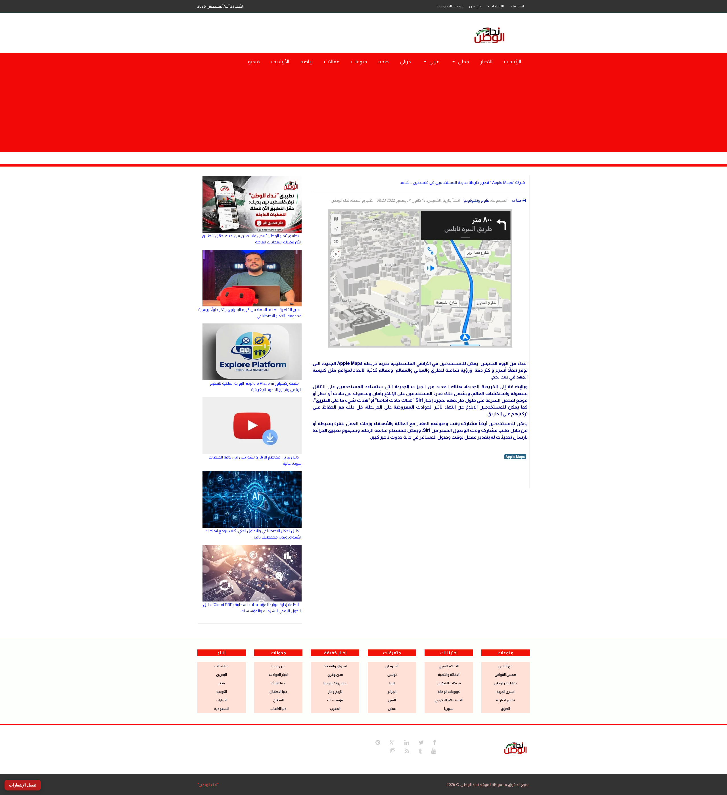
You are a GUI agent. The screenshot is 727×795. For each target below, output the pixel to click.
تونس (392, 675)
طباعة (516, 200)
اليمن (392, 700)
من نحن (475, 6)
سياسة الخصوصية (450, 6)
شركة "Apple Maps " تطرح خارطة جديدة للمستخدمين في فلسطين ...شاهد (462, 182)
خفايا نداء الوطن (505, 683)
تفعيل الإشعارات (22, 785)
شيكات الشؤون (449, 683)
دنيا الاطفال (278, 692)
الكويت (221, 692)
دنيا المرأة (278, 683)
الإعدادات (497, 6)
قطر (221, 683)
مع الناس (505, 666)
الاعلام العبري (449, 666)
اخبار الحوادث (278, 675)
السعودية (221, 709)
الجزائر (392, 692)
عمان (392, 709)
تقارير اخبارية (505, 700)
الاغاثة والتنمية (448, 675)
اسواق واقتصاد (335, 666)
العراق (505, 709)
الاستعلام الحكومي (449, 700)
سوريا (449, 709)
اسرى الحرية (505, 692)
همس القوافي (505, 675)
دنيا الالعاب (278, 709)
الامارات (221, 700)
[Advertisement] (363, 112)
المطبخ (278, 700)
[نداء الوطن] (515, 747)
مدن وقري (335, 675)
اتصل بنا (518, 6)
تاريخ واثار (335, 692)
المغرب (335, 709)
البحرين (221, 675)
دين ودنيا (278, 666)
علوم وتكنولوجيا (476, 200)
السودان (391, 666)
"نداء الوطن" (208, 784)
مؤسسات (335, 700)
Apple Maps (515, 457)
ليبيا (392, 683)
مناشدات (221, 666)
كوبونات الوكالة (449, 692)
